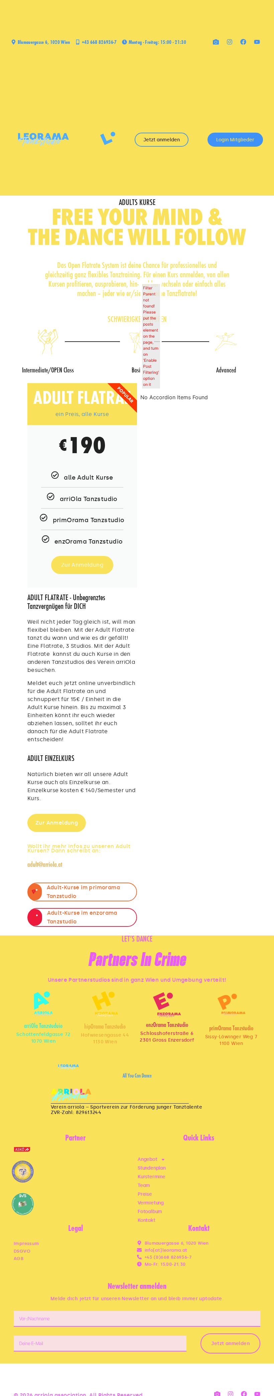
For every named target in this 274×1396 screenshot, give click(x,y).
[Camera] (216, 42)
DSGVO (22, 1251)
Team (144, 1185)
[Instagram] (230, 42)
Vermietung (151, 1203)
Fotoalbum (150, 1211)
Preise (145, 1194)
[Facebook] (243, 42)
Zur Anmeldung (82, 565)
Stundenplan (152, 1168)
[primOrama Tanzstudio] (231, 1005)
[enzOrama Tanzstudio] (167, 1005)
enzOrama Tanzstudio (167, 1025)
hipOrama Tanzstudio (105, 1027)
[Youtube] (257, 42)
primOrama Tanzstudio (231, 1028)
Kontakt (146, 1220)
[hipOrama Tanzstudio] (105, 1004)
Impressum (26, 1243)
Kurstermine (151, 1177)
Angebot (147, 1159)
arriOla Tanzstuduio (43, 1026)
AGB (18, 1258)
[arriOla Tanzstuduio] (43, 1004)
